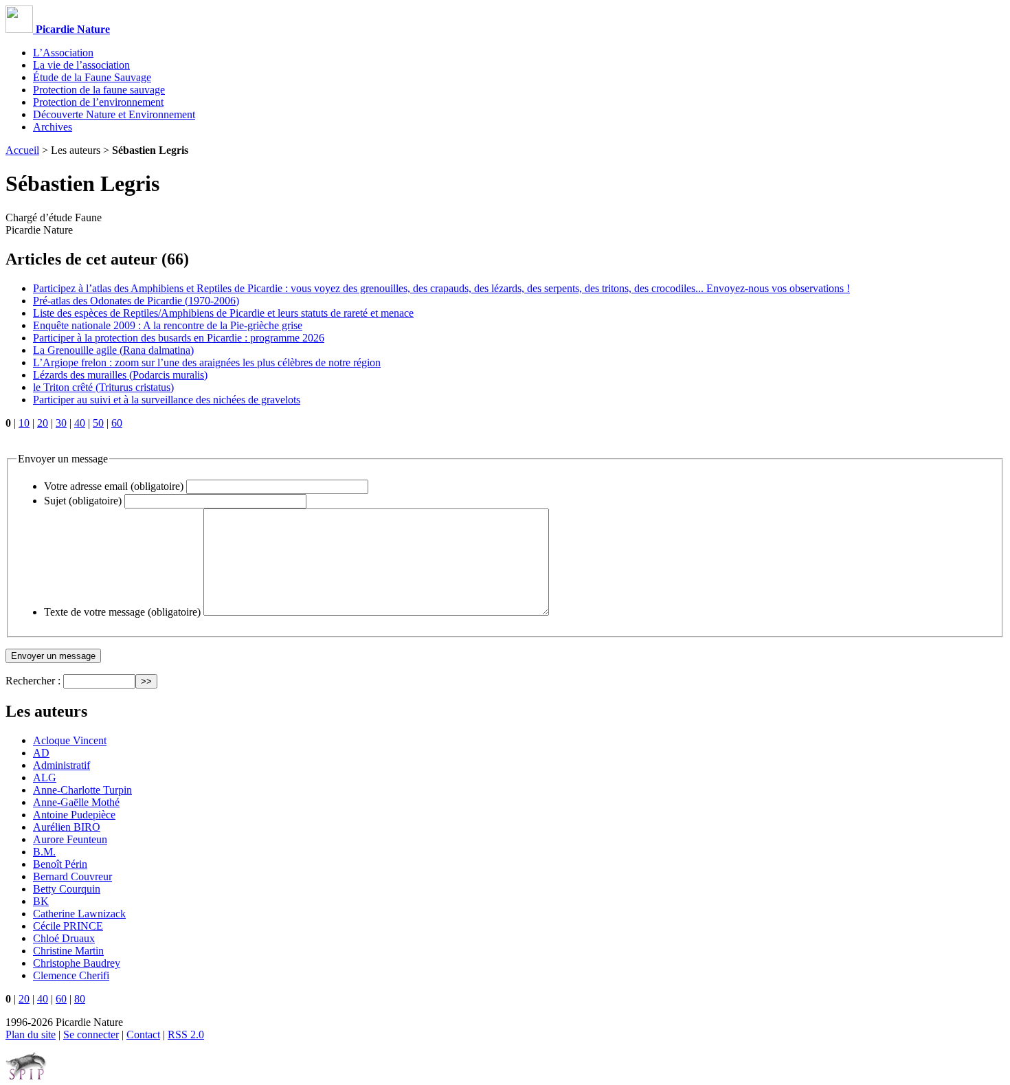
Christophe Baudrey (76, 963)
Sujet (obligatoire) (83, 500)
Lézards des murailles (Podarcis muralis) (120, 375)
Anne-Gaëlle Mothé (76, 802)
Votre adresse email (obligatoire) (113, 486)
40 (79, 423)
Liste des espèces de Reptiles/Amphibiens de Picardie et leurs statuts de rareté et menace (223, 313)
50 (98, 423)
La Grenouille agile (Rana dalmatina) (113, 350)
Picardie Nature (71, 29)
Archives (52, 127)
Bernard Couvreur (72, 876)
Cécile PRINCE (68, 926)
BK (41, 901)
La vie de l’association (81, 65)
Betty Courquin (66, 889)
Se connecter (91, 1034)
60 (116, 423)
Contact (143, 1034)
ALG (44, 777)
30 (61, 423)
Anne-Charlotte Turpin (82, 790)
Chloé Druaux (64, 938)
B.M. (44, 852)
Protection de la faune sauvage (99, 90)
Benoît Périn (60, 864)
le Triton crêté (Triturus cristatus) (103, 387)
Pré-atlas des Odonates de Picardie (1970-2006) (136, 300)
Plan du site (30, 1034)
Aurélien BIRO (66, 827)
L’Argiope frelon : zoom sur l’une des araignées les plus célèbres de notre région (207, 362)
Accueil (22, 150)
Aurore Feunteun (70, 839)
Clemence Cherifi (71, 975)
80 (79, 999)
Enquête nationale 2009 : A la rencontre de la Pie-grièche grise (167, 325)
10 (24, 423)
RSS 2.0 (186, 1034)
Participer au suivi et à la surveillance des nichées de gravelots (166, 399)
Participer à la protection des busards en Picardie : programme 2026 (178, 338)
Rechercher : (32, 680)
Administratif (61, 765)
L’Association (63, 52)
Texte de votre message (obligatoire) (122, 612)
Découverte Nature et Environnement (114, 114)
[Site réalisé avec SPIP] (26, 1076)
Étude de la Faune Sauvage (92, 77)
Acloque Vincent (69, 740)
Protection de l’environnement (98, 102)
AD (41, 753)
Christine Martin (68, 951)
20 (42, 423)
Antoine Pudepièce (74, 814)
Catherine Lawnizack (79, 913)
